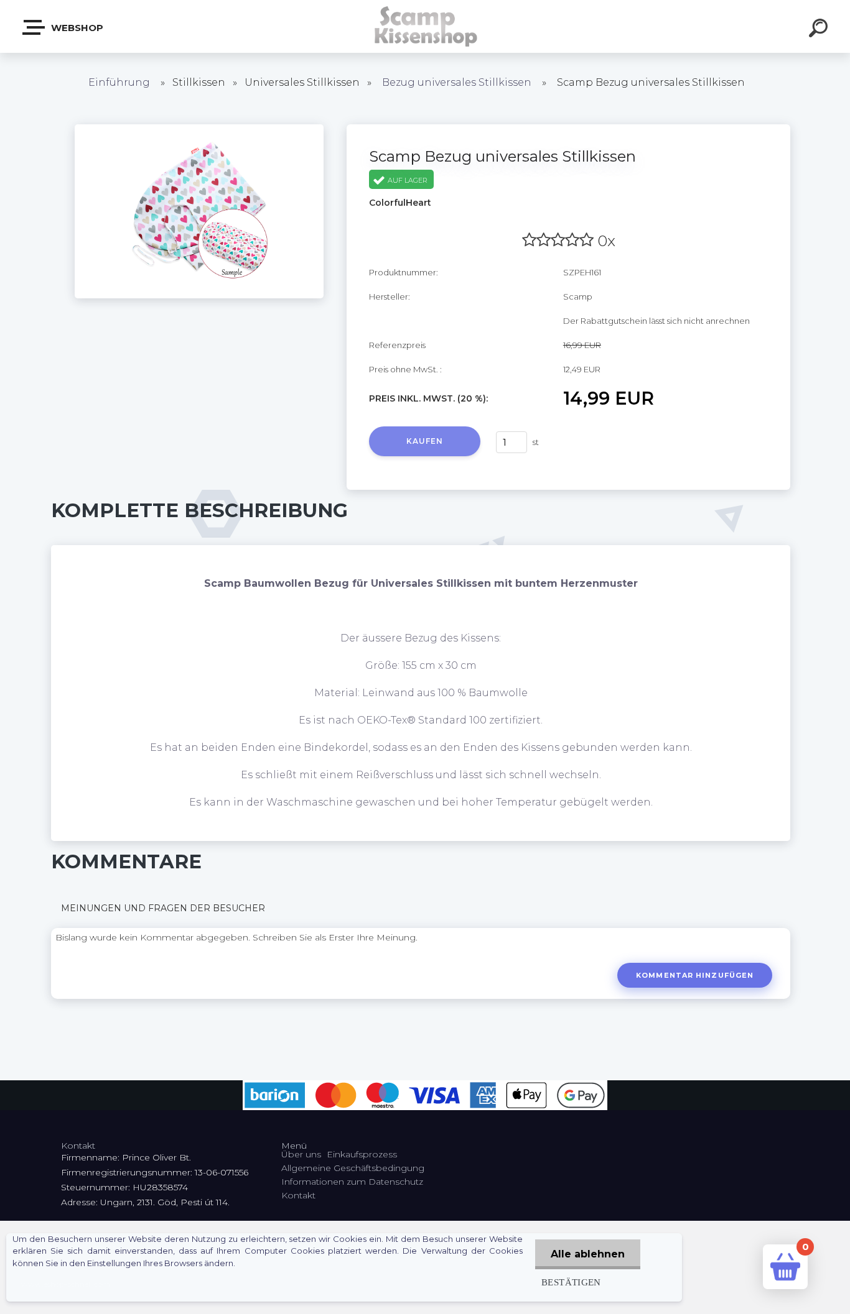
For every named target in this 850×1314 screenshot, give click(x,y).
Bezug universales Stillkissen (456, 82)
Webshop (76, 28)
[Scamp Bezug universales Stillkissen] (199, 128)
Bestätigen (571, 1282)
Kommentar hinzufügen (695, 975)
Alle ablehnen (588, 1254)
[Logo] (425, 26)
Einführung (119, 82)
